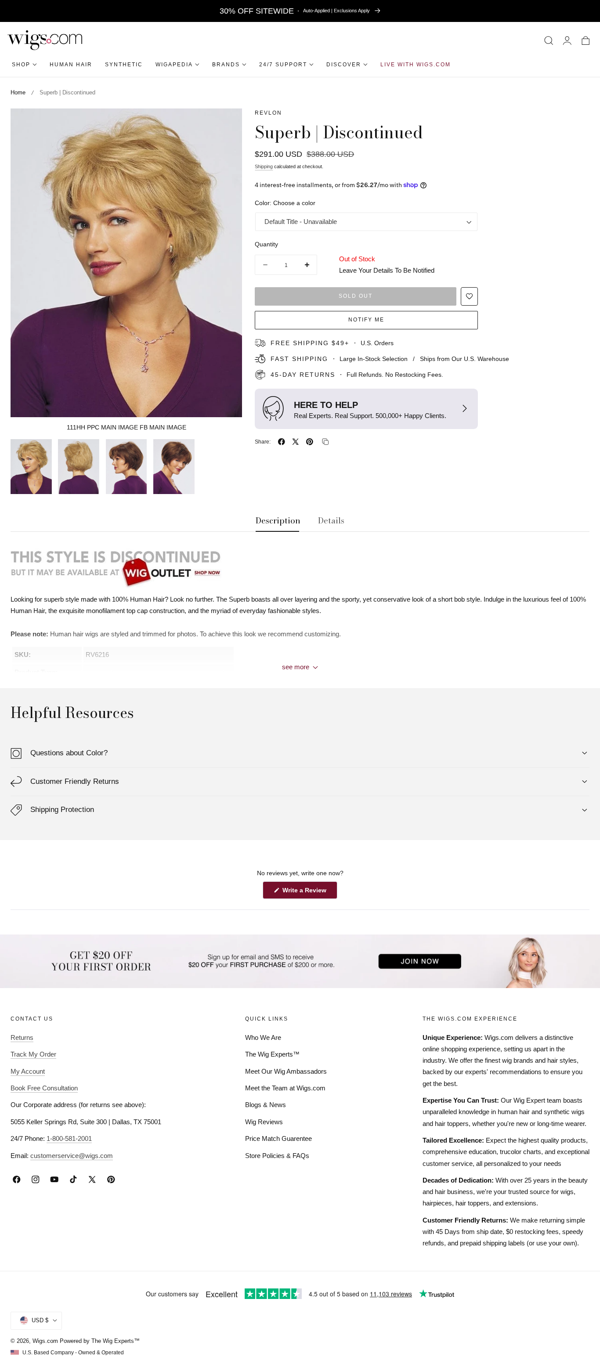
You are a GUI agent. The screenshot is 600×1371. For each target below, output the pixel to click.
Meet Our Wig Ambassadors (286, 1071)
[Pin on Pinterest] (309, 441)
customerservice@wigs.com (71, 1155)
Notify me (366, 320)
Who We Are (263, 1037)
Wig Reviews (264, 1122)
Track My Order (33, 1054)
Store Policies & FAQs (277, 1155)
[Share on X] (295, 441)
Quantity (266, 244)
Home (18, 92)
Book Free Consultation (44, 1088)
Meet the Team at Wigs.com (285, 1088)
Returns (22, 1037)
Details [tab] (331, 521)
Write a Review (306, 892)
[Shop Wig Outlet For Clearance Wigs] (300, 566)
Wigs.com (45, 1340)
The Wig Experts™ (272, 1054)
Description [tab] (278, 521)
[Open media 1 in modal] (226, 124)
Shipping (264, 166)
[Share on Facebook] (281, 441)
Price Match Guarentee (278, 1138)
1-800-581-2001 (69, 1138)
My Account (28, 1071)
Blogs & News (265, 1105)
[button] (549, 40)
